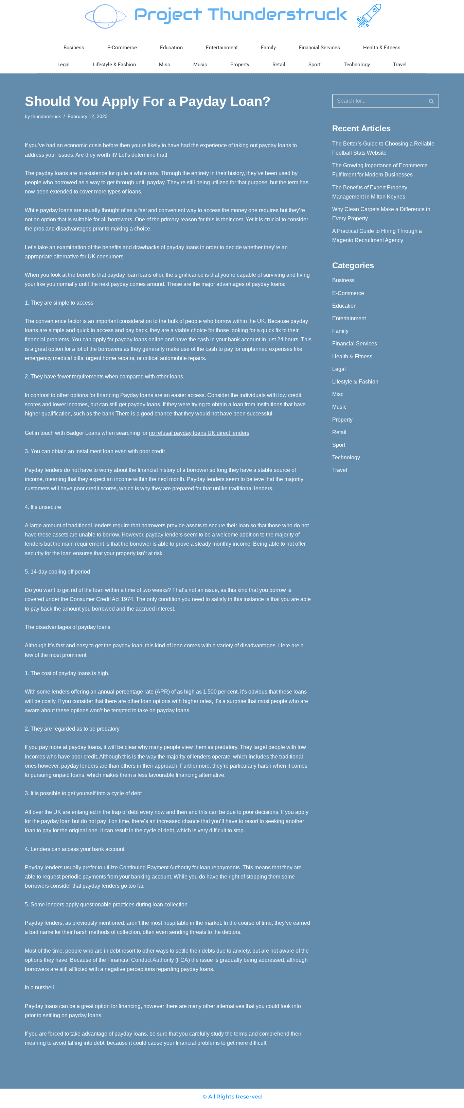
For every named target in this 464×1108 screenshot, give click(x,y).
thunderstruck (46, 116)
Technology (357, 65)
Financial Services (319, 48)
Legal (63, 65)
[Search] (431, 101)
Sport (314, 65)
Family (268, 48)
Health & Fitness (381, 48)
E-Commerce (122, 48)
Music (200, 65)
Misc (164, 65)
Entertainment (222, 48)
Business (74, 48)
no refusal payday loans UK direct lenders (199, 433)
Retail (278, 65)
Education (171, 48)
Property (239, 65)
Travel (400, 65)
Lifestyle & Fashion (114, 65)
